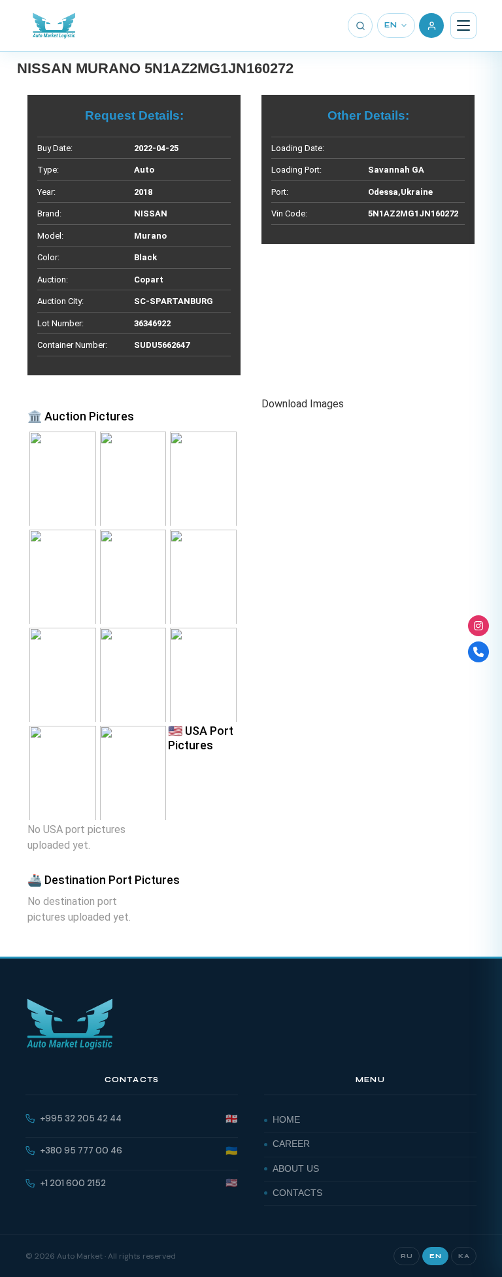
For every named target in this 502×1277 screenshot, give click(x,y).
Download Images (302, 404)
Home (286, 1120)
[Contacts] (478, 651)
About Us (296, 1169)
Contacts (297, 1193)
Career (291, 1144)
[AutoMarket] (54, 25)
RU (406, 1256)
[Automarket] (478, 625)
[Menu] (463, 25)
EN (390, 25)
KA (463, 1256)
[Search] (360, 25)
